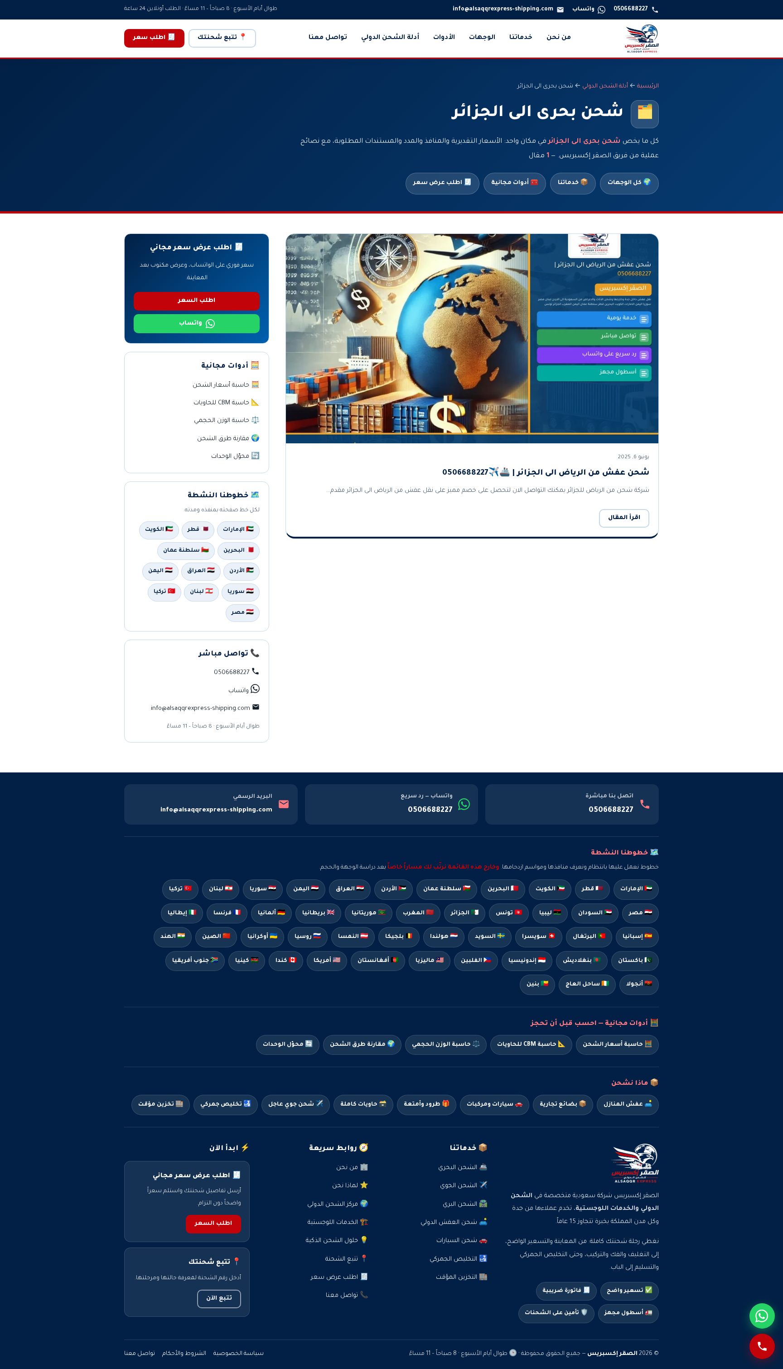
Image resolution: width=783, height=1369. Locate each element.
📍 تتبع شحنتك (222, 38)
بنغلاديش (582, 961)
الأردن (393, 889)
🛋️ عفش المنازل (628, 1105)
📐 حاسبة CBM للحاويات (226, 403)
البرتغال (589, 937)
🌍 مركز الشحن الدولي (337, 1204)
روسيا (308, 937)
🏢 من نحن (352, 1168)
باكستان (635, 961)
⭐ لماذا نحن (350, 1186)
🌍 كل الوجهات (629, 183)
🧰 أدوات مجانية (514, 183)
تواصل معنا (328, 38)
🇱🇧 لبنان (201, 592)
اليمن (306, 889)
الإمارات (636, 889)
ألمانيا (271, 913)
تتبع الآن (219, 1299)
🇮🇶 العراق (201, 571)
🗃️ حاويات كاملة (363, 1105)
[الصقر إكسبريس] (641, 38)
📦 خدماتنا (573, 183)
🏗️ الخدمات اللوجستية (338, 1222)
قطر (592, 889)
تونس (509, 913)
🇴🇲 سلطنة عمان (186, 551)
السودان (595, 913)
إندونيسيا (527, 961)
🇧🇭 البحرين (238, 551)
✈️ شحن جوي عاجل (295, 1105)
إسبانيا (637, 937)
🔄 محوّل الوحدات (235, 456)
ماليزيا (430, 961)
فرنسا (227, 913)
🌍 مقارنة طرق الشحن (228, 439)
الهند (172, 937)
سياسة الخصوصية (238, 1354)
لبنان (220, 889)
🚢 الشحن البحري (463, 1168)
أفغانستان (378, 961)
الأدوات (444, 38)
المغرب (418, 913)
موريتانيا (369, 913)
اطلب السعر (196, 301)
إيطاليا (182, 913)
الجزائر (464, 913)
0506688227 (611, 810)
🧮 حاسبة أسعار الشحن (226, 385)
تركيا (180, 889)
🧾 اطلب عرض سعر (442, 183)
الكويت (550, 889)
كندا (286, 961)
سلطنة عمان (446, 889)
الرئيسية (648, 86)
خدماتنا (520, 38)
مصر (640, 913)
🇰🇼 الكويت (159, 530)
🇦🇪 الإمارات (238, 530)
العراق (350, 889)
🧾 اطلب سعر (154, 38)
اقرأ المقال (624, 518)
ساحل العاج (587, 984)
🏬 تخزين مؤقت (160, 1105)
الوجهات (482, 38)
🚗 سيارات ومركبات (494, 1105)
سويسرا (539, 937)
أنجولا (639, 984)
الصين (216, 937)
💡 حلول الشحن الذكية (337, 1241)
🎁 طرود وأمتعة (427, 1105)
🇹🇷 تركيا (164, 592)
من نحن (558, 38)
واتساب (190, 323)
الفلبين (476, 961)
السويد (490, 937)
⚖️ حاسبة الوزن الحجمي (227, 420)
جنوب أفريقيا (195, 961)
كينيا (246, 961)
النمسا (353, 937)
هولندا (444, 937)
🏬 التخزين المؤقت (462, 1277)
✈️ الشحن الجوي (464, 1186)
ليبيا (550, 913)
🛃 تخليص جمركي (225, 1105)
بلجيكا (399, 937)
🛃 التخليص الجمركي (459, 1259)
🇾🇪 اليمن (160, 571)
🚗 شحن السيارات (462, 1241)
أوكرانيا (262, 937)
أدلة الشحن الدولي (390, 38)
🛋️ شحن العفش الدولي (454, 1222)
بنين (537, 984)
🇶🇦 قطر (198, 530)
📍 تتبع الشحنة (346, 1259)
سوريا (263, 889)
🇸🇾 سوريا (240, 592)
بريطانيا (318, 913)
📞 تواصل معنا (347, 1295)
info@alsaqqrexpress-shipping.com (216, 810)
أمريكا (327, 961)
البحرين (503, 889)
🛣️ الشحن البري (465, 1204)
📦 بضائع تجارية (563, 1105)
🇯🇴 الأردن (241, 571)
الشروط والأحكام (184, 1354)
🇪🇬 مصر (243, 613)
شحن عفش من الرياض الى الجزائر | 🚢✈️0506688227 (545, 473)
